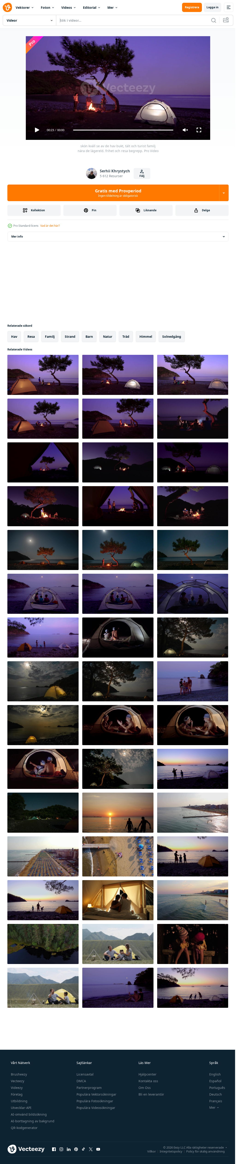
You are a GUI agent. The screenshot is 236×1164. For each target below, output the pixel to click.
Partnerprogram (88, 1087)
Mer (110, 7)
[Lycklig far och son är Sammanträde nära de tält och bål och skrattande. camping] (43, 988)
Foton (45, 7)
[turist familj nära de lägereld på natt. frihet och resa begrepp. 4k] (192, 419)
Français (212, 1101)
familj (50, 336)
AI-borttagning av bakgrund (32, 1121)
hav (14, 336)
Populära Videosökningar (95, 1107)
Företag (16, 1094)
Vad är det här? (50, 226)
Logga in (209, 7)
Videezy (16, 1087)
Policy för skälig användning (202, 1151)
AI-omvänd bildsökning (28, 1114)
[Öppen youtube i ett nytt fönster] (98, 1149)
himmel (145, 336)
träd (125, 336)
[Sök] (210, 20)
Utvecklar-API (20, 1107)
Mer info (17, 236)
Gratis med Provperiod (116, 193)
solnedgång (171, 336)
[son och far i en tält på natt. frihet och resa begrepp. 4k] (117, 725)
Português (214, 1087)
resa (31, 336)
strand (70, 336)
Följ (140, 176)
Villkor (148, 1151)
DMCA (81, 1081)
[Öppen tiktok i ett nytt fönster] (83, 1149)
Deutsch (212, 1094)
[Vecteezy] (7, 7)
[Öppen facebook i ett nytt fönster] (54, 1149)
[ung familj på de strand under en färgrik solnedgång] (117, 813)
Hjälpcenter (147, 1074)
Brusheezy (18, 1074)
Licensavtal (84, 1074)
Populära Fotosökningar (94, 1101)
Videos (66, 7)
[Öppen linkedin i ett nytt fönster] (69, 1149)
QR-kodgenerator (23, 1128)
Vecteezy (17, 1081)
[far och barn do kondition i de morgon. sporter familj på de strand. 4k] (192, 988)
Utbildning (18, 1101)
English (212, 1074)
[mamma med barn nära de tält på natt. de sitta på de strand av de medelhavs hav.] (117, 594)
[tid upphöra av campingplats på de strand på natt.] (43, 813)
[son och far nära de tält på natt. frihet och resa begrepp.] (117, 637)
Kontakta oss (148, 1081)
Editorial (89, 7)
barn (89, 336)
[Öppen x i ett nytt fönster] (91, 1149)
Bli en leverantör (151, 1094)
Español (212, 1081)
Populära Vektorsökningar (96, 1094)
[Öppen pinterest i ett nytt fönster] (76, 1149)
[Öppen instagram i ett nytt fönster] (61, 1149)
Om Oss (144, 1087)
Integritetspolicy (167, 1151)
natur (107, 336)
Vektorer (23, 7)
